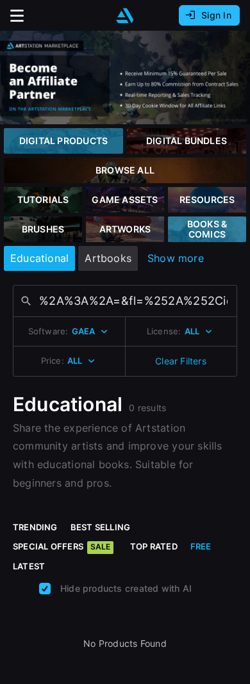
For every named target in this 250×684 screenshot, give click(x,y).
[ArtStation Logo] (125, 16)
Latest (29, 566)
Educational (39, 258)
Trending (35, 527)
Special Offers (61, 546)
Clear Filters (180, 360)
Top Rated (154, 546)
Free (201, 546)
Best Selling (101, 527)
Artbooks (108, 258)
